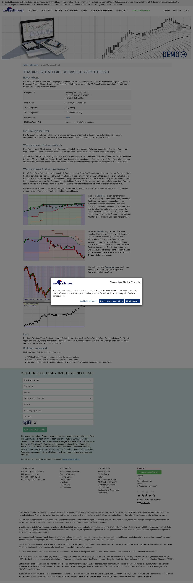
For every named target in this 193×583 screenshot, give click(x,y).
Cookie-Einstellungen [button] (89, 301)
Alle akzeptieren (132, 301)
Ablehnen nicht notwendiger (111, 301)
